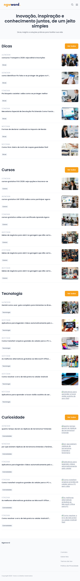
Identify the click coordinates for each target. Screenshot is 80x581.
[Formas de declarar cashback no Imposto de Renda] (70, 131)
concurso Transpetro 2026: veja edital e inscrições (23, 58)
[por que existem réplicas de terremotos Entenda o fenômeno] (70, 449)
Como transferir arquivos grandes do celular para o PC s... (27, 341)
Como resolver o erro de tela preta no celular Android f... (26, 518)
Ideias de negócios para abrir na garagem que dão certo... (27, 235)
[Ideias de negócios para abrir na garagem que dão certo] (70, 237)
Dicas (4, 65)
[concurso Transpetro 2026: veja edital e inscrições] (70, 60)
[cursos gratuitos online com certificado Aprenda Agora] (70, 219)
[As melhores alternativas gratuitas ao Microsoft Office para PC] (70, 361)
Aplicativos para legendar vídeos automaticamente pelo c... (27, 323)
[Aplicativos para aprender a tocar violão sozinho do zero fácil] (70, 397)
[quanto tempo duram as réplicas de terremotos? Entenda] (70, 431)
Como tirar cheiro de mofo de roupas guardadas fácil (25, 147)
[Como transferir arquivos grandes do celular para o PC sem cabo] (70, 343)
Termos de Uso (66, 561)
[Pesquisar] (72, 4)
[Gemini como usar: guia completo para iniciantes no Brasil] (70, 307)
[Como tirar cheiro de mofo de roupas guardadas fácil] (70, 149)
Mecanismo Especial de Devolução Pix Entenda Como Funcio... (28, 111)
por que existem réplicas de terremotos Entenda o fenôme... (27, 447)
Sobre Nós (65, 557)
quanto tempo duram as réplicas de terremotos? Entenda (26, 429)
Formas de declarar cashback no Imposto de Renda (24, 129)
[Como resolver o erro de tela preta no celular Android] (70, 379)
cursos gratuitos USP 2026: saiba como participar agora (26, 199)
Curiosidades (7, 436)
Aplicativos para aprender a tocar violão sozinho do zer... (26, 394)
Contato (64, 552)
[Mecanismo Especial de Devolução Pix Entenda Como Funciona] (70, 114)
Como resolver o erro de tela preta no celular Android (25, 377)
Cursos (4, 189)
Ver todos (71, 46)
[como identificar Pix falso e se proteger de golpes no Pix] (70, 78)
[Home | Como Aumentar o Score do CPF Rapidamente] (20, 4)
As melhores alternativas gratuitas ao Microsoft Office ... (26, 359)
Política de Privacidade (69, 566)
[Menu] (76, 4)
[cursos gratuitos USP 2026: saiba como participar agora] (70, 202)
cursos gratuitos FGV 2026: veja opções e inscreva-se (25, 181)
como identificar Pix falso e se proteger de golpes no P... (26, 75)
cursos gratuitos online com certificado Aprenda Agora (25, 217)
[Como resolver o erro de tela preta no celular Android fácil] (70, 521)
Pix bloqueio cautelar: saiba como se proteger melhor (25, 93)
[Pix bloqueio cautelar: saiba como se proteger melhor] (70, 96)
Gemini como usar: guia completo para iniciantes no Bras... (27, 305)
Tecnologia (6, 312)
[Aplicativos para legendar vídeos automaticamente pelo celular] (70, 325)
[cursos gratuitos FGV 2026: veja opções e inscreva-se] (70, 184)
